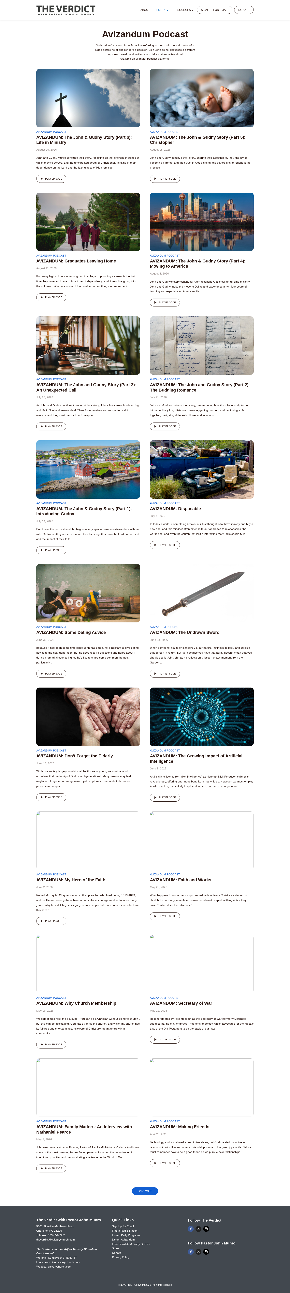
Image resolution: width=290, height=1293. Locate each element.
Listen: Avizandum (123, 1239)
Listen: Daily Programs (126, 1235)
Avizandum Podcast (51, 131)
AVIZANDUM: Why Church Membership (76, 1003)
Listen (161, 9)
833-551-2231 (57, 1235)
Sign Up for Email (214, 9)
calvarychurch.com (59, 1266)
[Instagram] (206, 1229)
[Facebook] (191, 1229)
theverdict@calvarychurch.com (55, 1239)
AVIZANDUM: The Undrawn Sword (185, 632)
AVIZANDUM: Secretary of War (181, 1003)
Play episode (53, 178)
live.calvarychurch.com (66, 1262)
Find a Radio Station (125, 1230)
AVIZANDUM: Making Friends (179, 1126)
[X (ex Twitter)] (198, 1229)
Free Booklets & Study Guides (131, 1244)
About (145, 9)
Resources (182, 9)
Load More (145, 1191)
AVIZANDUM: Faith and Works (180, 879)
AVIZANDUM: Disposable (175, 508)
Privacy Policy (120, 1257)
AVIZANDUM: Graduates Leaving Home (76, 261)
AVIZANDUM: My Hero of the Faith (70, 879)
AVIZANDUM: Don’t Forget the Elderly (74, 755)
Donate (244, 9)
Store (115, 1248)
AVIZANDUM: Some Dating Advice (71, 632)
